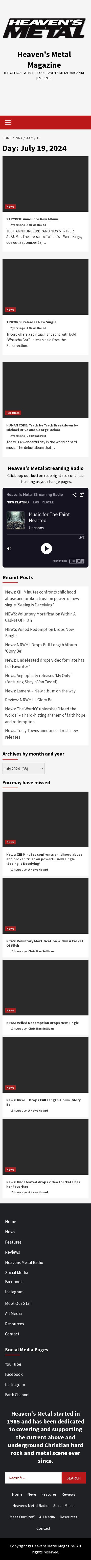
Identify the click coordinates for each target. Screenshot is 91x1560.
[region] (45, 94)
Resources (14, 1324)
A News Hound (36, 225)
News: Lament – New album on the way (40, 691)
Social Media (16, 1272)
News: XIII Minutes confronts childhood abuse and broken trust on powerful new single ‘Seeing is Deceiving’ (42, 598)
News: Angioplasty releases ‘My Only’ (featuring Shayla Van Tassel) (38, 679)
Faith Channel (17, 1394)
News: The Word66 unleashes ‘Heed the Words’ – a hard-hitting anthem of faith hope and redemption (45, 715)
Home (10, 1221)
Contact (12, 1334)
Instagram (14, 1292)
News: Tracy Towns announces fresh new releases (41, 734)
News (10, 206)
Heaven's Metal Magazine (44, 59)
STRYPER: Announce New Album (32, 219)
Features (13, 413)
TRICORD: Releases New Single (31, 322)
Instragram (15, 1384)
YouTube (13, 1364)
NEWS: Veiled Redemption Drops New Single (39, 633)
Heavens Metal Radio (24, 1262)
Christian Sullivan (41, 951)
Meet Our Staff (18, 1303)
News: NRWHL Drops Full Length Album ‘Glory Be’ (41, 648)
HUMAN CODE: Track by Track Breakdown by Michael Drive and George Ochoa (42, 427)
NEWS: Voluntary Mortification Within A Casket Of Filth (40, 617)
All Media (13, 1313)
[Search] (83, 123)
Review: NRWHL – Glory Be (29, 700)
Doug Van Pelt (36, 436)
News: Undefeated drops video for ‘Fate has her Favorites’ (44, 663)
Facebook (14, 1281)
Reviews (12, 1252)
